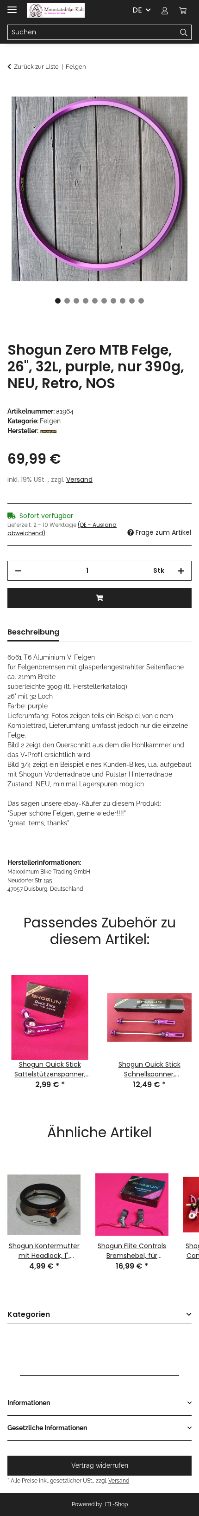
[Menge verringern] (18, 570)
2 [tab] (67, 301)
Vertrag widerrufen (99, 1465)
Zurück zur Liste (36, 66)
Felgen (50, 421)
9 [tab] (132, 301)
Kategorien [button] (28, 1315)
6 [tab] (104, 301)
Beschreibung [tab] (33, 632)
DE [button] (137, 10)
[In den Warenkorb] (14, 91)
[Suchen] (184, 32)
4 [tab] (85, 301)
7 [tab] (113, 301)
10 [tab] (141, 301)
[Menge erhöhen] (181, 570)
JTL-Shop (116, 1504)
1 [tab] (58, 301)
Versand (79, 479)
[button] (165, 10)
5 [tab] (95, 301)
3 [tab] (76, 301)
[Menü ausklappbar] (12, 6)
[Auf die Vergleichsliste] (172, 114)
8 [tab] (122, 301)
